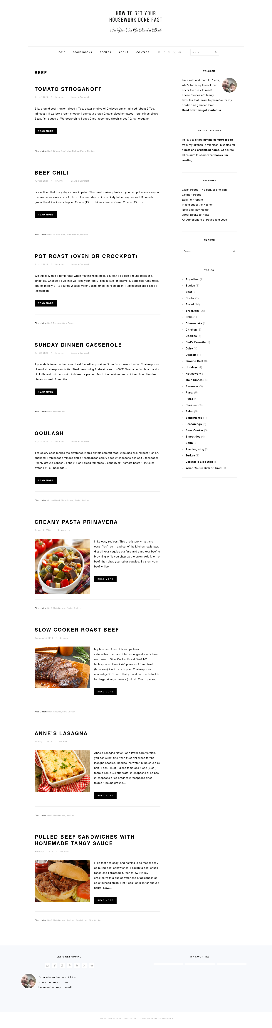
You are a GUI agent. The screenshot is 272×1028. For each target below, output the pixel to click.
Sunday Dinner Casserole (78, 344)
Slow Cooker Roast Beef (77, 629)
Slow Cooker (68, 323)
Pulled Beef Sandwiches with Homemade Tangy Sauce (85, 840)
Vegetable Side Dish (199, 462)
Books (190, 298)
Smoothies (193, 436)
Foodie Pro (131, 1018)
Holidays (192, 367)
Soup (189, 443)
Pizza (189, 399)
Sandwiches (82, 920)
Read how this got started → (201, 110)
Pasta (83, 150)
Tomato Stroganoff (68, 88)
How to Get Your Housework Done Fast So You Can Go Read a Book (136, 22)
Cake (189, 317)
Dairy (189, 348)
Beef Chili (52, 172)
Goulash (49, 433)
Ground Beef (59, 150)
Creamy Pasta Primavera (76, 521)
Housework (193, 373)
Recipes (91, 150)
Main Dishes (73, 150)
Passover (192, 386)
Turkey (190, 455)
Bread (190, 304)
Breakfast (192, 311)
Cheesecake (194, 323)
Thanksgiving (195, 449)
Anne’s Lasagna (61, 733)
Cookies (191, 336)
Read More (46, 131)
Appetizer (192, 279)
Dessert (191, 355)
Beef (49, 150)
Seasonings (194, 424)
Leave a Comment (80, 97)
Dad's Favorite (196, 342)
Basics (190, 285)
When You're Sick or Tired (204, 468)
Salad (189, 411)
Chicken (191, 329)
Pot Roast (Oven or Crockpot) (86, 255)
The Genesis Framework (157, 1018)
